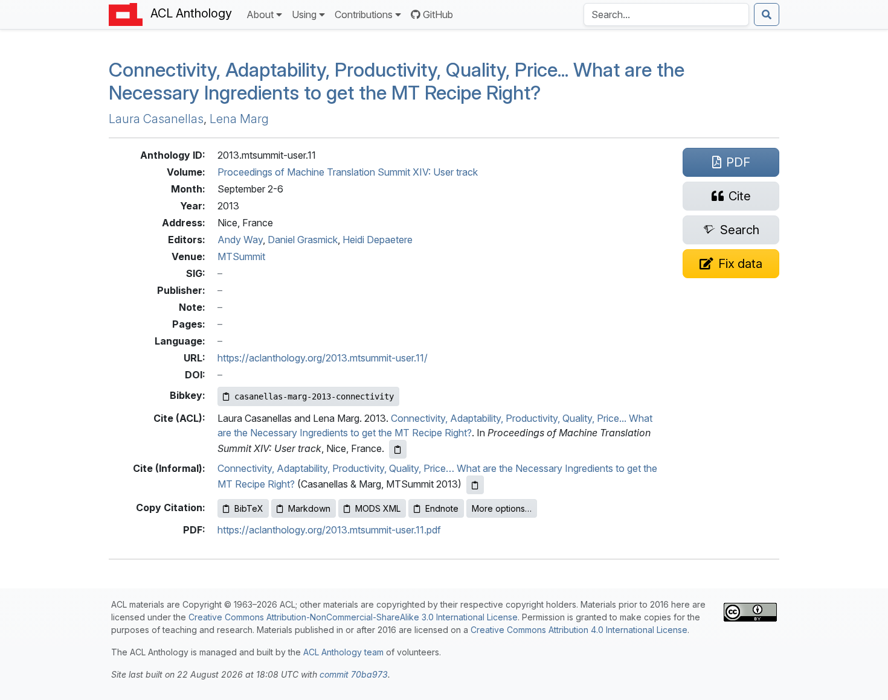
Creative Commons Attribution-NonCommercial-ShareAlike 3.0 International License (353, 617)
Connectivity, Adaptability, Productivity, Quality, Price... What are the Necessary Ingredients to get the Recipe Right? (396, 81)
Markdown (309, 508)
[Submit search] (766, 14)
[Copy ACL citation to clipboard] (398, 449)
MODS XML (378, 508)
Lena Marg (239, 119)
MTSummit (241, 256)
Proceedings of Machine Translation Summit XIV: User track (347, 172)
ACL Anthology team (343, 652)
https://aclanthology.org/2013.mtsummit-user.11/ (322, 358)
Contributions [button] (364, 14)
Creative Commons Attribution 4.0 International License (579, 630)
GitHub (438, 14)
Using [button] (304, 14)
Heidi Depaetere (378, 240)
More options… (502, 508)
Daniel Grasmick (303, 240)
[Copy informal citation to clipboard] (475, 485)
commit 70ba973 (354, 674)
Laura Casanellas (156, 119)
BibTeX (248, 508)
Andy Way (240, 240)
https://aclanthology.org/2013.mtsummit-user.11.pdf (329, 530)
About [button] (260, 14)
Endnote (441, 508)
